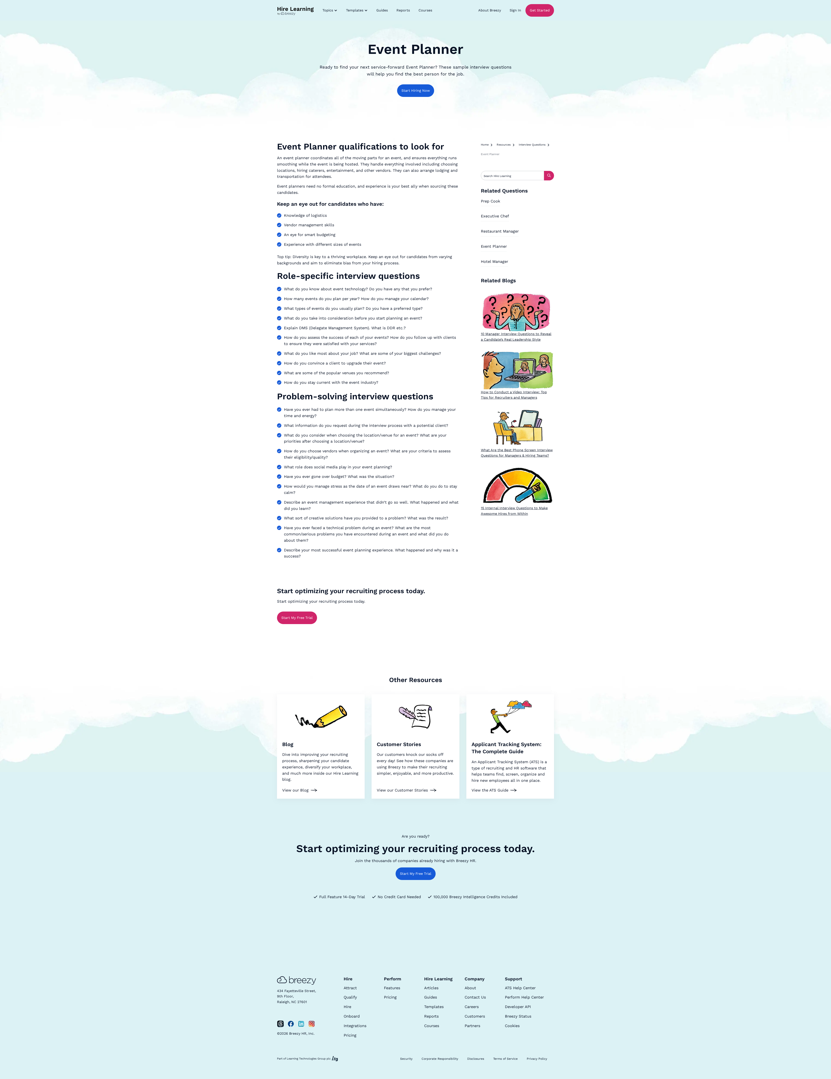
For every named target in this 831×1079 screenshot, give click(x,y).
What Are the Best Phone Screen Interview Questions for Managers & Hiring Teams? (517, 453)
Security (406, 1058)
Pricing (350, 1035)
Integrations (355, 1025)
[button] (330, 10)
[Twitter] (280, 1023)
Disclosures (475, 1058)
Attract (350, 988)
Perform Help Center (524, 997)
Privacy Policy (537, 1058)
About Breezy (489, 10)
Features (392, 988)
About (470, 988)
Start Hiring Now (415, 90)
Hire (347, 1006)
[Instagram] (311, 1023)
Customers (475, 1016)
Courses (425, 10)
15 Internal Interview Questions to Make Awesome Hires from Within (514, 511)
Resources (504, 144)
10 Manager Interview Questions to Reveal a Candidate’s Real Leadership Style (516, 337)
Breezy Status (518, 1016)
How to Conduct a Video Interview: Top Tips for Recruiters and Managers (514, 395)
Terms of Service (505, 1058)
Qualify (350, 997)
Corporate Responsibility (440, 1058)
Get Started (540, 10)
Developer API (518, 1006)
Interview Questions (532, 144)
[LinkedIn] (301, 1023)
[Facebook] (290, 1023)
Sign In (515, 10)
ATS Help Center (520, 988)
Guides (382, 10)
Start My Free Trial (297, 618)
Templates (434, 1006)
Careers (472, 1006)
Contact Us (475, 997)
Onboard (352, 1016)
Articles (431, 988)
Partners (472, 1025)
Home (485, 144)
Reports (403, 10)
